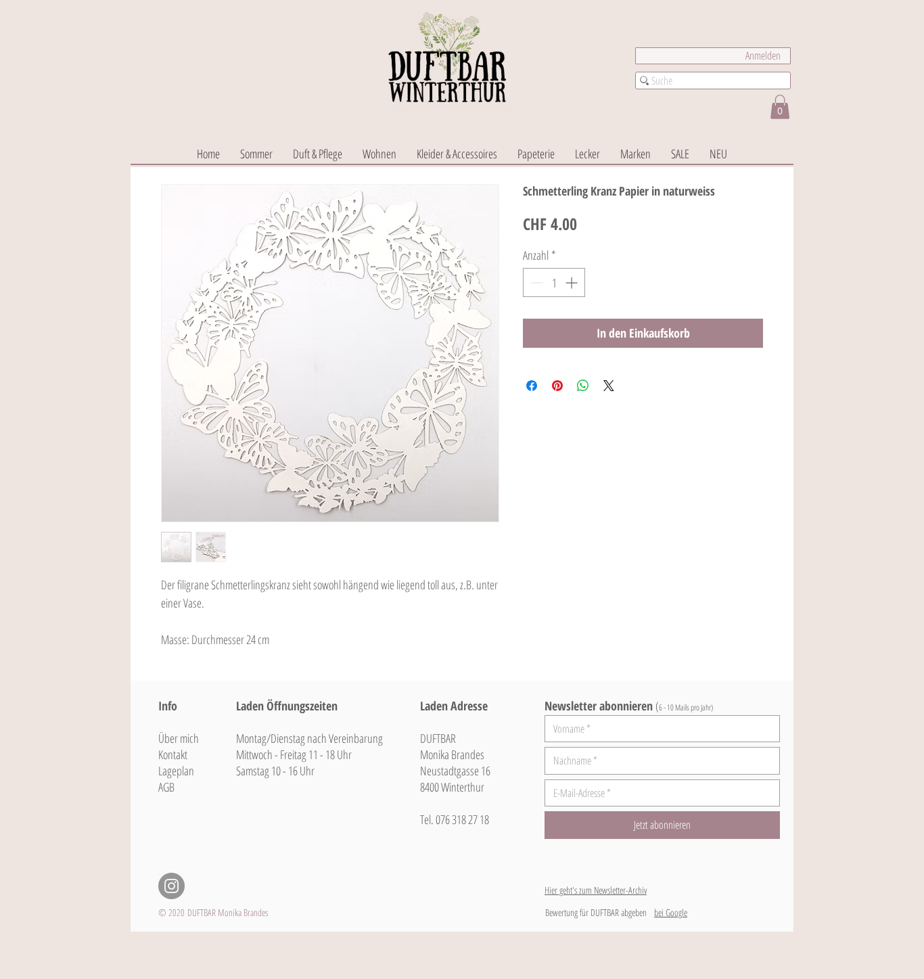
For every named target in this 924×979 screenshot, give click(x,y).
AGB (166, 787)
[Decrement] (535, 282)
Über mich (178, 738)
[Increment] (572, 282)
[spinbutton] (554, 282)
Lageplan (176, 770)
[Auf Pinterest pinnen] (557, 386)
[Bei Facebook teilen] (532, 386)
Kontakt (172, 754)
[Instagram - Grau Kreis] (171, 886)
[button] (780, 107)
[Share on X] (609, 386)
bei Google (670, 912)
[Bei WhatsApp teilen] (583, 386)
